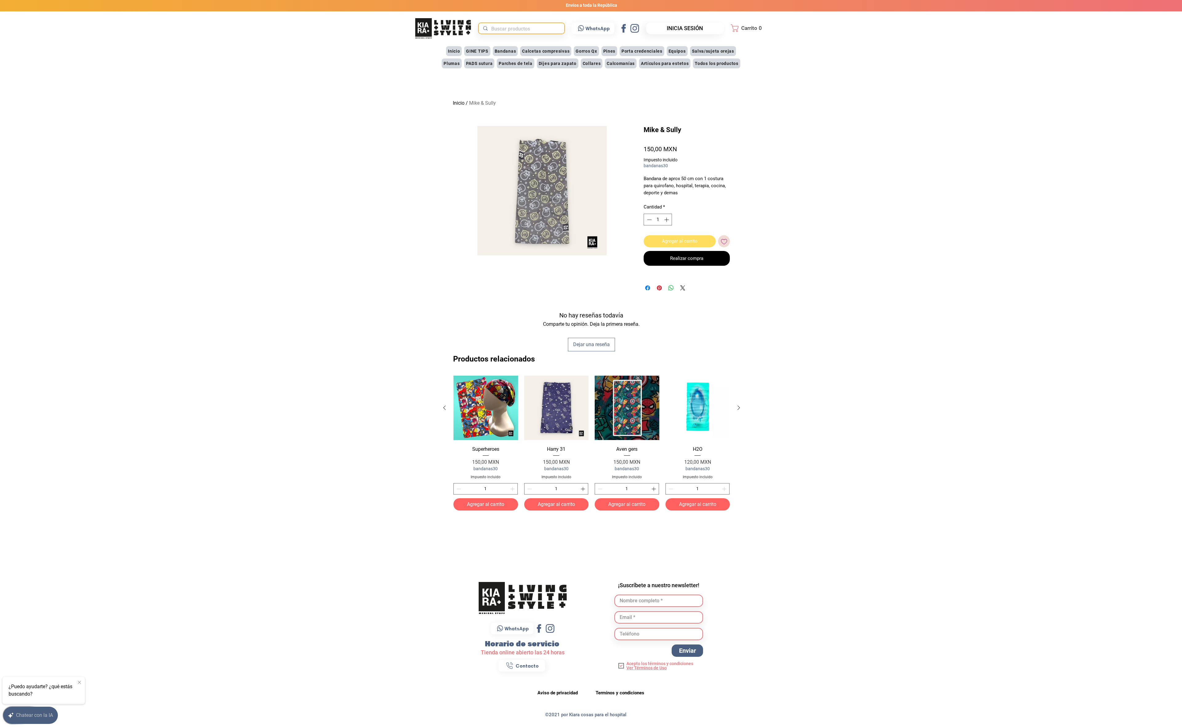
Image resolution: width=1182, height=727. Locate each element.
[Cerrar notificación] (79, 682)
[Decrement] (458, 488)
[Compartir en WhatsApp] (671, 288)
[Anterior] (444, 407)
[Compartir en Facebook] (647, 288)
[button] (748, 28)
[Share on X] (682, 288)
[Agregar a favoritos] (724, 241)
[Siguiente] (738, 407)
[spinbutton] (485, 488)
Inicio (458, 103)
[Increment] (513, 488)
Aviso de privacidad (558, 693)
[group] (591, 443)
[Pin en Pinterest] (659, 288)
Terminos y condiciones (620, 693)
